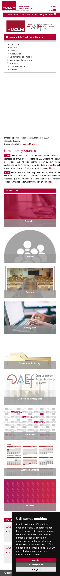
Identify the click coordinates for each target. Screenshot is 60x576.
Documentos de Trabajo (20, 56)
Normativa (14, 63)
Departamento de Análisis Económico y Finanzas (30, 14)
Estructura (14, 44)
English (53, 6)
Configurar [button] (36, 569)
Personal (13, 47)
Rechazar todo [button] (36, 564)
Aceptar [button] (36, 560)
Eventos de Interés (17, 66)
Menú (49, 10)
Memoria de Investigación (21, 60)
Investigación (15, 53)
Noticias (13, 69)
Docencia (13, 50)
